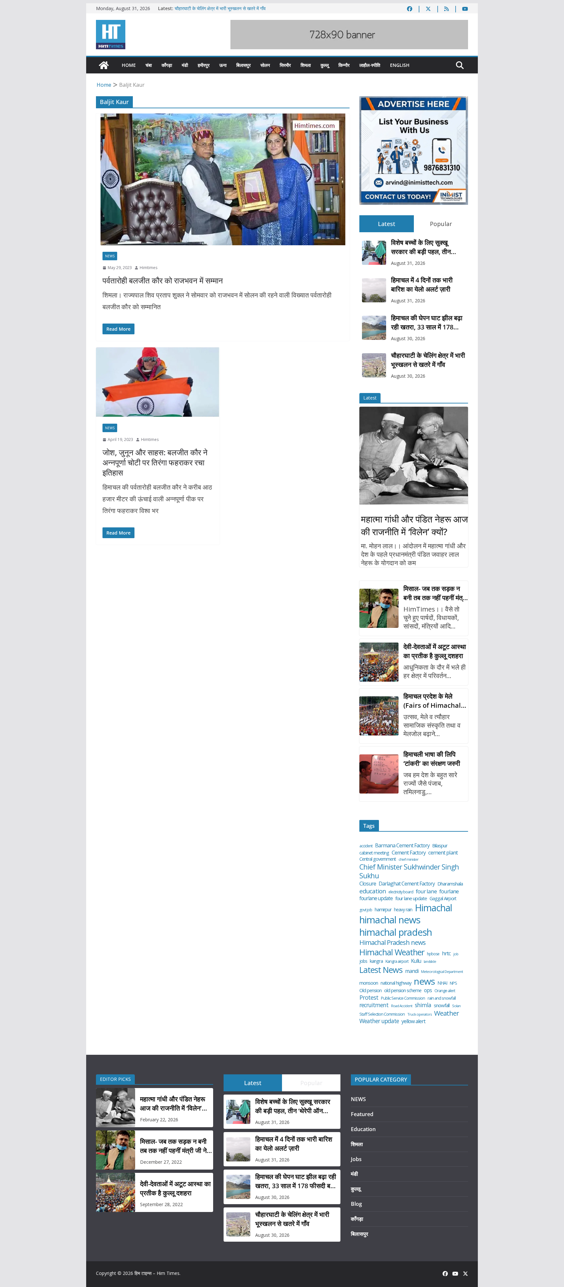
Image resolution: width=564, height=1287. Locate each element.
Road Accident (401, 1006)
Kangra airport (396, 961)
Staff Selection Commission (382, 1014)
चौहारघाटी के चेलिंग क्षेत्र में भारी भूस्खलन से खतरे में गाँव (220, 8)
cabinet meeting (374, 853)
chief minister (408, 859)
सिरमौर (285, 65)
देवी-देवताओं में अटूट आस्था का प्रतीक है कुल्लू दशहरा (434, 651)
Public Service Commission (403, 998)
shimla (423, 1005)
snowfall (441, 1005)
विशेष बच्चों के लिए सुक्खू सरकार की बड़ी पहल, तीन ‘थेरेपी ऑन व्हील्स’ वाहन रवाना (425, 247)
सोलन (265, 65)
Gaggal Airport (443, 898)
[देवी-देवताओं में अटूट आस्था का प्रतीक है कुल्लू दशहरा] (379, 662)
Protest (368, 997)
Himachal (433, 908)
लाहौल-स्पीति (369, 65)
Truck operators (419, 1014)
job (455, 954)
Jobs (356, 1159)
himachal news (389, 920)
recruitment (373, 1005)
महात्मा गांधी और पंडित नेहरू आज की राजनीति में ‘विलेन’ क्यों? (414, 525)
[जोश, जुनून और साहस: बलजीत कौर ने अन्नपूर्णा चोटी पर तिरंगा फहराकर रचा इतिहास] (158, 382)
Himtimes (148, 267)
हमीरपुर (204, 65)
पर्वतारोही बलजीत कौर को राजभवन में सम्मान (162, 280)
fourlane (449, 891)
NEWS (110, 256)
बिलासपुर (243, 65)
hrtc (446, 953)
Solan (456, 1006)
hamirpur (383, 910)
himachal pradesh (395, 932)
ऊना (223, 65)
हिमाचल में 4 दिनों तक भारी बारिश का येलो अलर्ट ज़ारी (422, 285)
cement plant (443, 852)
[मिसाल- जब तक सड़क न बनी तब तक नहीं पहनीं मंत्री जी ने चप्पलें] (379, 608)
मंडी (185, 65)
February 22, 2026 (159, 1119)
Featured (362, 1114)
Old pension (370, 990)
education (372, 891)
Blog (356, 1203)
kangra (376, 961)
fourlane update (376, 898)
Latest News (380, 969)
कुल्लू (325, 65)
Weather (446, 1013)
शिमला (306, 65)
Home (129, 65)
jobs (363, 961)
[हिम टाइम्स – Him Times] (104, 65)
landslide (430, 962)
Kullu (416, 961)
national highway (396, 983)
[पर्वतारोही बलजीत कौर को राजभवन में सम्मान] (223, 179)
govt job (365, 910)
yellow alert (413, 1021)
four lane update (411, 898)
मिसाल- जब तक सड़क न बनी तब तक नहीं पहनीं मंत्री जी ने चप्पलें (435, 593)
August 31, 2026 (408, 263)
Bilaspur (439, 845)
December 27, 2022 (161, 1162)
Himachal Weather (391, 952)
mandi (411, 971)
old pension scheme (402, 990)
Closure (367, 883)
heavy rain (403, 910)
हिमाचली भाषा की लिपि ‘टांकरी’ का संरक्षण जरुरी (431, 759)
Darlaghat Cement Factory (407, 883)
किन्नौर (344, 65)
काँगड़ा (167, 65)
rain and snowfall (442, 998)
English (400, 65)
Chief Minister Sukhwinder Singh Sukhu (409, 871)
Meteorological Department (442, 971)
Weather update (379, 1021)
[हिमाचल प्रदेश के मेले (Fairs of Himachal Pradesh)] (379, 715)
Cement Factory (409, 852)
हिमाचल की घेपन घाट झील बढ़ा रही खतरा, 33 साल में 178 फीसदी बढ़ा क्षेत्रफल (426, 322)
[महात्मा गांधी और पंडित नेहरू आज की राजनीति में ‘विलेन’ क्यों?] (413, 456)
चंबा (149, 65)
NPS (453, 983)
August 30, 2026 (408, 338)
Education (363, 1129)
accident (365, 846)
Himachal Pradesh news (392, 942)
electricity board (400, 892)
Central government (377, 859)
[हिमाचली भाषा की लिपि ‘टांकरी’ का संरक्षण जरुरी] (379, 774)
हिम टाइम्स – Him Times (157, 1273)
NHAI (442, 983)
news (424, 981)
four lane (426, 891)
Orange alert (444, 990)
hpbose (433, 954)
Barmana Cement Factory (402, 845)
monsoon (368, 983)
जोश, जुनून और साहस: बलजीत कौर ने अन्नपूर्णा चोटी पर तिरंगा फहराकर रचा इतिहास (155, 462)
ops (428, 990)
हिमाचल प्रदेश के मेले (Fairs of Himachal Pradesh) (432, 701)
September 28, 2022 (161, 1204)
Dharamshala (450, 884)
